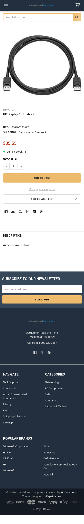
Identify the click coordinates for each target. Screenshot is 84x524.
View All (48, 474)
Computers (51, 400)
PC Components (54, 388)
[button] (42, 199)
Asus (46, 446)
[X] (27, 212)
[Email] (13, 212)
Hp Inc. (7, 452)
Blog (6, 410)
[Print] (20, 212)
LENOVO (8, 458)
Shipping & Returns (14, 416)
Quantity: (10, 158)
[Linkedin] (34, 212)
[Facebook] (6, 212)
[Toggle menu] (5, 5)
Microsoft (9, 470)
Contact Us (9, 388)
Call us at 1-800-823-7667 (42, 342)
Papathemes (53, 496)
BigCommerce (69, 492)
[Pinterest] (41, 212)
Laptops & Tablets (56, 406)
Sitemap (8, 422)
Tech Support (11, 382)
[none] (42, 65)
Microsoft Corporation (16, 446)
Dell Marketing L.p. (54, 458)
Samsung (49, 452)
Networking (52, 382)
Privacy (7, 404)
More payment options (42, 189)
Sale (47, 394)
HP (4, 464)
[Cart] (78, 5)
